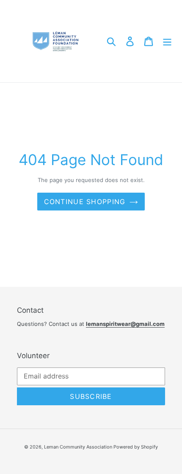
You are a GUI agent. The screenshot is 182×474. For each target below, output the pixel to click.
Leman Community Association (78, 447)
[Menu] (167, 41)
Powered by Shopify (135, 447)
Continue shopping (85, 201)
